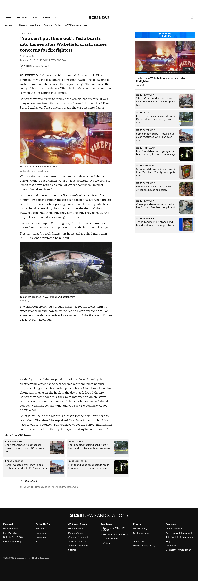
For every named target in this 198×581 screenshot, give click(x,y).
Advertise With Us (77, 541)
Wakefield (31, 481)
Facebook (41, 533)
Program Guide (75, 533)
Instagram (41, 537)
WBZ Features (72, 25)
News (22, 25)
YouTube (40, 529)
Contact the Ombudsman (178, 550)
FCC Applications (109, 539)
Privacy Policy (140, 529)
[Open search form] (192, 17)
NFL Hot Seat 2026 (13, 537)
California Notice (141, 533)
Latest (7, 17)
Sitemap (72, 550)
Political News (10, 529)
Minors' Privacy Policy (144, 546)
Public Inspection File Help (114, 534)
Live (35, 17)
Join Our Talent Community (179, 537)
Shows (47, 17)
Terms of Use (139, 541)
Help (168, 541)
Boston (8, 25)
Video (58, 25)
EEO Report (106, 543)
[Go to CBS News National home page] (99, 17)
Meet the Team (75, 529)
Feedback (171, 546)
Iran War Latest (10, 533)
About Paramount (174, 529)
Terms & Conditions (78, 546)
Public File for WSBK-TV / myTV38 (113, 529)
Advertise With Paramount (179, 533)
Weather (34, 25)
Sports (47, 25)
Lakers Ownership (12, 541)
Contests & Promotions (79, 537)
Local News (22, 17)
